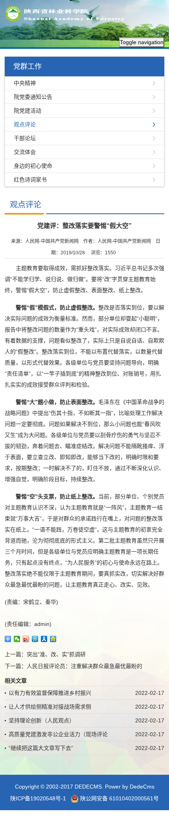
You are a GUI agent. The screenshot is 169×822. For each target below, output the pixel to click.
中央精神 (25, 83)
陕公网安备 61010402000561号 (119, 798)
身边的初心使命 (33, 166)
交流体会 (25, 152)
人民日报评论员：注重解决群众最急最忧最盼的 (84, 666)
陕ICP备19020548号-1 (38, 798)
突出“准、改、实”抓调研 (56, 654)
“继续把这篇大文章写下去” (41, 748)
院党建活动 (27, 110)
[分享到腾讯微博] (35, 639)
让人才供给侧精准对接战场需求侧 (50, 707)
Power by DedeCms (129, 786)
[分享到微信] (17, 639)
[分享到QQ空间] (53, 639)
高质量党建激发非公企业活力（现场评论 (58, 734)
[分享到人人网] (44, 639)
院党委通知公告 (33, 97)
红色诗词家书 (30, 179)
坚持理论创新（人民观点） (42, 720)
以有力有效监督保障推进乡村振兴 (50, 693)
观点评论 (25, 124)
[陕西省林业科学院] (67, 13)
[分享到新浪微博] (26, 639)
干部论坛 (25, 138)
